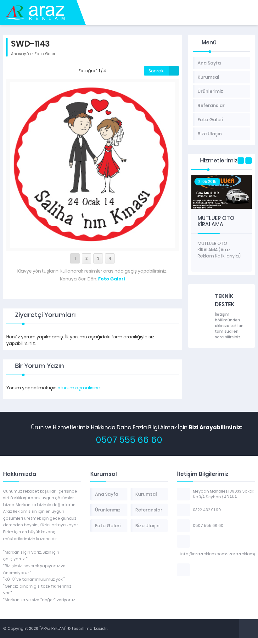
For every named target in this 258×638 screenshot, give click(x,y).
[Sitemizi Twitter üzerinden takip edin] (203, 569)
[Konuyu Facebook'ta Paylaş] (88, 293)
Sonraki (157, 71)
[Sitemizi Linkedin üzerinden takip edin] (219, 569)
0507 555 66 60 (129, 440)
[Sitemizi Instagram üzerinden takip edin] (211, 569)
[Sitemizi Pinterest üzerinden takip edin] (236, 569)
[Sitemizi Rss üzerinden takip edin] (244, 569)
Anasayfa (21, 53)
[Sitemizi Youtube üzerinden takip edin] (228, 569)
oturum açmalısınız (79, 388)
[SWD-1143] (92, 244)
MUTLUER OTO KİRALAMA (216, 221)
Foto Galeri (46, 53)
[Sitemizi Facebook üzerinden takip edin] (195, 569)
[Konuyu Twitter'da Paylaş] (96, 293)
